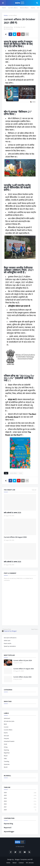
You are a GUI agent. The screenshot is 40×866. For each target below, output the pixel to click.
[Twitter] (14, 34)
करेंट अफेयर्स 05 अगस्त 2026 (12, 562)
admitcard (7, 718)
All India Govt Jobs (9, 721)
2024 (20, 798)
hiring (5, 747)
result (5, 756)
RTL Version (30, 863)
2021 (20, 807)
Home (4, 8)
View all (34, 489)
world (5, 767)
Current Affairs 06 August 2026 (15, 537)
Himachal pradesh (9, 741)
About (14, 863)
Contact (21, 863)
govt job (6, 735)
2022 (20, 804)
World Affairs (24, 8)
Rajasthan (7, 753)
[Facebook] (10, 34)
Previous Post (7, 629)
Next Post (34, 629)
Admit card (7, 640)
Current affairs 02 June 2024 (22, 660)
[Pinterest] (19, 34)
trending (6, 761)
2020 (20, 810)
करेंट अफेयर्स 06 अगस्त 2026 (12, 513)
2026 (20, 792)
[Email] (23, 34)
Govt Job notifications (10, 638)
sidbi (5, 758)
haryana (6, 738)
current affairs (13, 15)
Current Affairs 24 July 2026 (22, 677)
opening (6, 750)
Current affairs (13, 8)
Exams (33, 8)
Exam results (7, 643)
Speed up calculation (10, 646)
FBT (31, 859)
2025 (20, 795)
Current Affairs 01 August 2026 (23, 669)
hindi (20, 473)
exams (6, 733)
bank (5, 724)
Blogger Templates (21, 859)
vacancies (7, 764)
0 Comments (9, 29)
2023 (20, 801)
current (6, 727)
